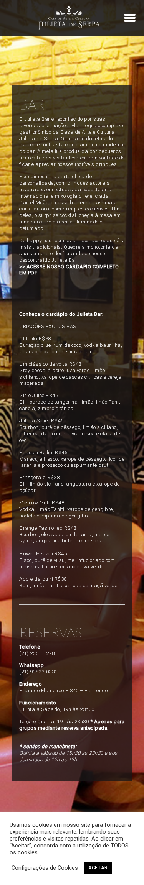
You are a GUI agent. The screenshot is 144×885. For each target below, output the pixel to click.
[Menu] (130, 17)
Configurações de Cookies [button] (45, 867)
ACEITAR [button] (98, 867)
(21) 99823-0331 (38, 672)
